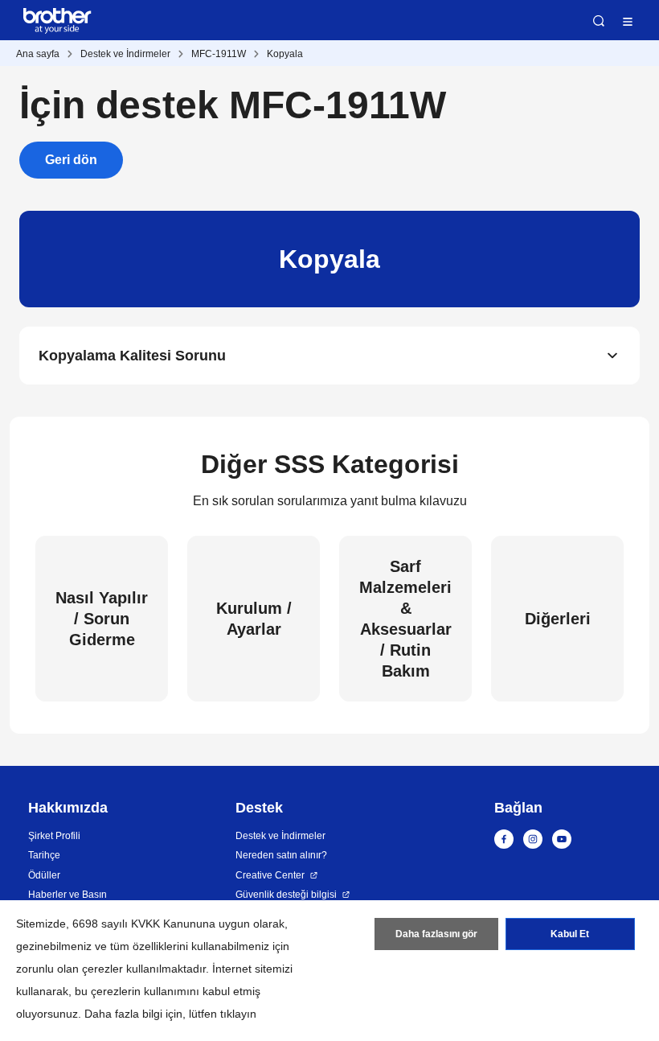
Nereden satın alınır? (281, 855)
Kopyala (285, 54)
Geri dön (71, 160)
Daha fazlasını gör (436, 934)
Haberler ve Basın (67, 894)
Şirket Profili (54, 835)
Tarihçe (44, 855)
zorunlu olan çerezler (69, 968)
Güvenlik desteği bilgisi (286, 894)
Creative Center (270, 875)
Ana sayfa (37, 54)
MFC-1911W (218, 54)
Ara (599, 21)
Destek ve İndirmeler (125, 54)
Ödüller (44, 875)
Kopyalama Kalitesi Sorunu (132, 356)
